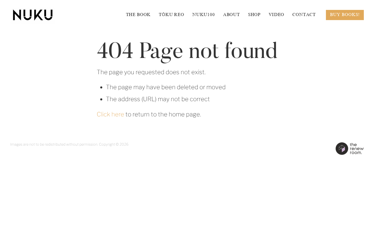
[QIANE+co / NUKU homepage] (45, 15)
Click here (110, 114)
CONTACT (304, 14)
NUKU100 (203, 14)
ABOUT (231, 14)
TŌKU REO (171, 14)
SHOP (254, 14)
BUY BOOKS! (345, 14)
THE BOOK (138, 14)
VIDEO (276, 14)
